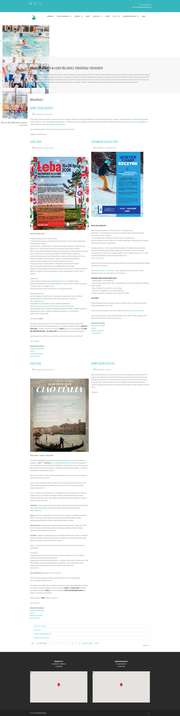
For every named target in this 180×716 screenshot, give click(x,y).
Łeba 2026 (35, 141)
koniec (97, 643)
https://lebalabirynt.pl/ (72, 311)
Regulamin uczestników (37, 348)
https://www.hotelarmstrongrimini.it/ (61, 463)
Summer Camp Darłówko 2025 (42, 634)
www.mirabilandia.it (36, 510)
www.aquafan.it (51, 530)
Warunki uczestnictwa (36, 353)
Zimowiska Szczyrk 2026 (104, 141)
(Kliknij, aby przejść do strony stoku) (104, 270)
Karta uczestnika (35, 356)
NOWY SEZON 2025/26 (103, 363)
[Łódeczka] (33, 17)
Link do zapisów (34, 341)
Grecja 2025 (37, 630)
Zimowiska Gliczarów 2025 (41, 638)
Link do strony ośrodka (97, 258)
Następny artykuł (87, 643)
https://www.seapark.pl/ (37, 301)
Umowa (32, 351)
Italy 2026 (35, 363)
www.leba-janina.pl (60, 281)
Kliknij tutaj (57, 326)
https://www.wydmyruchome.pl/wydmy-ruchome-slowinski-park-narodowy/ (52, 306)
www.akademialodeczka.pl (57, 124)
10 (79, 643)
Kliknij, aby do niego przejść (130, 122)
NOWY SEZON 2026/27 (41, 108)
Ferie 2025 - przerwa (40, 626)
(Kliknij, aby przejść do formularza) (134, 310)
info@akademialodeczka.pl (143, 7)
